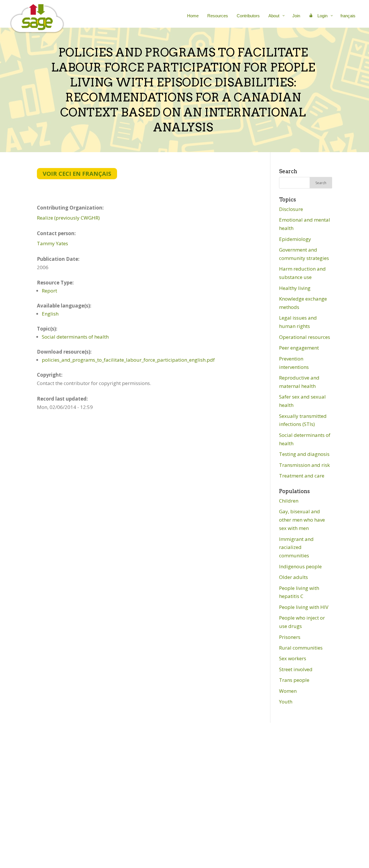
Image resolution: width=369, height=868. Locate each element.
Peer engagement (299, 347)
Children (288, 500)
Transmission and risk (304, 465)
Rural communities (301, 647)
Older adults (293, 577)
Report (49, 290)
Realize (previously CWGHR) (68, 217)
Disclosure (291, 209)
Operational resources (304, 337)
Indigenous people (300, 566)
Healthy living (294, 288)
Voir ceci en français (77, 174)
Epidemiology (295, 239)
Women (288, 691)
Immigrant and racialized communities (296, 547)
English (50, 313)
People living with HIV (303, 607)
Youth (285, 701)
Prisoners (289, 637)
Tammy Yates (52, 243)
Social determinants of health (75, 336)
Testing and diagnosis (304, 454)
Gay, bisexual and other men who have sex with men (302, 519)
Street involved (295, 669)
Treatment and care (301, 475)
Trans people (294, 680)
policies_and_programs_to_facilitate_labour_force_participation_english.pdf (128, 359)
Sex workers (292, 658)
